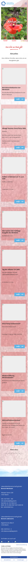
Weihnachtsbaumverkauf (11, 420)
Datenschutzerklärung (21, 544)
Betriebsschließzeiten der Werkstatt (11, 89)
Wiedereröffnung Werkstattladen (8, 377)
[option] (14, 20)
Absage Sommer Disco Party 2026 (14, 128)
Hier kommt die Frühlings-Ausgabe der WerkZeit (11, 232)
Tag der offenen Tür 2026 (11, 269)
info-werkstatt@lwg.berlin (9, 501)
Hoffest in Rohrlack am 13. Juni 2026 (13, 178)
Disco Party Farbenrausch (11, 324)
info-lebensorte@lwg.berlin (9, 531)
